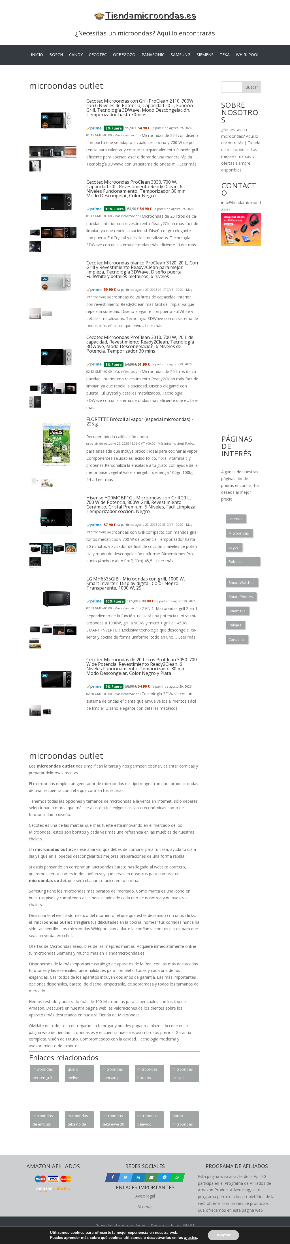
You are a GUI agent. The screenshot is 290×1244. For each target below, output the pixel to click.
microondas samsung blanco (113, 1074)
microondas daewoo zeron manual (147, 1120)
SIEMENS (205, 55)
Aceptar (223, 1235)
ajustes (190, 1237)
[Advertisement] (132, 737)
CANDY (76, 55)
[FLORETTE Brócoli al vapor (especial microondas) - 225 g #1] (35, 486)
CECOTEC (98, 55)
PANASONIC (153, 55)
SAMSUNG (180, 55)
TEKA (225, 55)
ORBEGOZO (124, 55)
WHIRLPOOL (247, 55)
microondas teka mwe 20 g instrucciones (114, 1120)
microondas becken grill (43, 1073)
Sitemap (145, 1206)
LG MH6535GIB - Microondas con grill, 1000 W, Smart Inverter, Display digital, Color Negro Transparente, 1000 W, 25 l (135, 583)
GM (186, 1225)
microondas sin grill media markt (183, 1074)
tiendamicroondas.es (127, 1225)
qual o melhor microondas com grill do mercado (78, 1074)
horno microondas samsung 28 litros (182, 1120)
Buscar (251, 87)
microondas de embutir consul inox (43, 1120)
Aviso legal (145, 1196)
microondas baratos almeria (147, 1074)
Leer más (188, 164)
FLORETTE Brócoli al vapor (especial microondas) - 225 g (139, 421)
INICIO (37, 55)
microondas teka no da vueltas (78, 1120)
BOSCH (56, 55)
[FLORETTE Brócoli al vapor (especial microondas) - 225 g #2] (47, 486)
